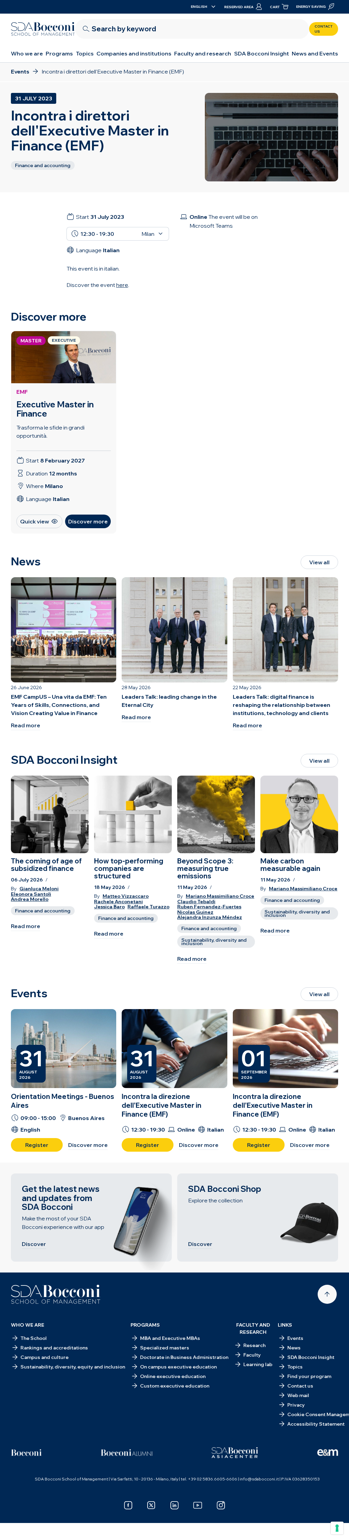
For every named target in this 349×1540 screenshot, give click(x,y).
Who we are (27, 53)
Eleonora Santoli (31, 894)
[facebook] (128, 1505)
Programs (59, 53)
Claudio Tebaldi (196, 901)
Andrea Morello (29, 899)
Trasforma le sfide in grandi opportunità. (50, 431)
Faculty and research (202, 53)
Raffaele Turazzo (148, 906)
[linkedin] (174, 1505)
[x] (151, 1505)
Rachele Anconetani (118, 901)
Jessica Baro (109, 906)
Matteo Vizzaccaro (126, 896)
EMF (22, 391)
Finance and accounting (43, 911)
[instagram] (221, 1505)
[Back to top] (327, 1294)
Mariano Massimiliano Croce (220, 896)
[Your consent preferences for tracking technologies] (337, 1528)
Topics (85, 53)
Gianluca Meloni (39, 888)
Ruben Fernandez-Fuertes (209, 906)
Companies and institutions (133, 53)
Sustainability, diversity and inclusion (214, 941)
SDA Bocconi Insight (261, 53)
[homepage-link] (43, 29)
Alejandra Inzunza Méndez (209, 917)
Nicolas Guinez (195, 912)
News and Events (315, 53)
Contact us (324, 29)
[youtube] (197, 1505)
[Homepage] (56, 1294)
